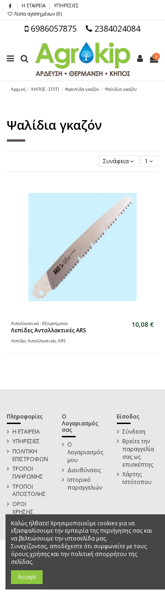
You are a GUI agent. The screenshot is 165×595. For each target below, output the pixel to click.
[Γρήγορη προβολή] (88, 314)
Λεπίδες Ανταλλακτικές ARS (48, 330)
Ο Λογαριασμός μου (85, 452)
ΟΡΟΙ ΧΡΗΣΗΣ (22, 508)
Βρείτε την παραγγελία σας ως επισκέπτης (138, 453)
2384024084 (116, 28)
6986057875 (52, 28)
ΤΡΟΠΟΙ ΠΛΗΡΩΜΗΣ (27, 472)
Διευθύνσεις (84, 470)
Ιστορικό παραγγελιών (84, 483)
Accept (27, 577)
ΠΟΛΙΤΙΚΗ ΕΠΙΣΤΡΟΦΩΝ (30, 455)
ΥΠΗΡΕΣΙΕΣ (66, 5)
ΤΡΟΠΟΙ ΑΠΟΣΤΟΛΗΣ (29, 490)
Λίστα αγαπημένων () (37, 14)
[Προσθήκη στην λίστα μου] (77, 314)
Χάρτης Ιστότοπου (137, 478)
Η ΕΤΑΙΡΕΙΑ (34, 5)
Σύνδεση (133, 431)
